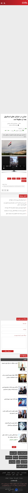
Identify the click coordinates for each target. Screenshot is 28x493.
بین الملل (13, 473)
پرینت (12, 131)
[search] (4, 3)
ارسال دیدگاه (8, 351)
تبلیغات (6, 478)
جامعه (20, 474)
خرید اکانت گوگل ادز (22, 466)
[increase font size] (9, 130)
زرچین (18, 462)
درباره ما (21, 478)
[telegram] (7, 190)
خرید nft (15, 457)
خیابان (18, 178)
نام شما (24, 323)
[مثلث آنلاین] (24, 2)
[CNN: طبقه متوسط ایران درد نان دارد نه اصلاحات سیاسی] (22, 378)
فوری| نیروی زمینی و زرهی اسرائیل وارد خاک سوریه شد (15, 208)
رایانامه (24, 329)
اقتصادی (4, 473)
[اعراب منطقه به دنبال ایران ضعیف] (22, 366)
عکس (13, 474)
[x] (5, 190)
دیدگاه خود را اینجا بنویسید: (20, 335)
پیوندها (11, 478)
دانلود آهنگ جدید (22, 453)
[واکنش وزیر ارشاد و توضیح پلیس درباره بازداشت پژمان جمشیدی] (22, 390)
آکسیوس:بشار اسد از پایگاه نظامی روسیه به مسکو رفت (15, 210)
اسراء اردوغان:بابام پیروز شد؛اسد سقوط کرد (17, 200)
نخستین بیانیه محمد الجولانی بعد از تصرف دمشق (16, 213)
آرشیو (14, 447)
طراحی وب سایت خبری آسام (9, 489)
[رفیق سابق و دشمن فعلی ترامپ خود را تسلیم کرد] (22, 414)
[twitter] (13, 481)
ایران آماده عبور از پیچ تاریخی (11, 399)
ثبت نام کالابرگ (23, 457)
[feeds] (11, 481)
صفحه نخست (23, 473)
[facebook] (3, 190)
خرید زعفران (9, 457)
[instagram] (16, 481)
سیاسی (18, 473)
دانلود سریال (13, 453)
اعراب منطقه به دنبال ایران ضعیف (10, 363)
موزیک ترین (12, 462)
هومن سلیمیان (13, 440)
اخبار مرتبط (23, 196)
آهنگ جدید (24, 462)
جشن (13, 178)
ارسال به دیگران (19, 131)
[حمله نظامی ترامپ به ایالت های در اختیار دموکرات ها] (22, 438)
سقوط (9, 178)
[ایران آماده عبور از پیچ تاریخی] (22, 402)
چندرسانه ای (8, 474)
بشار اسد (24, 178)
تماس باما (16, 478)
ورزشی (17, 474)
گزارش (25, 359)
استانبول (24, 181)
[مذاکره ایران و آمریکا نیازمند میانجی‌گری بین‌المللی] (22, 426)
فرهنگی (8, 473)
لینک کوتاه (4, 184)
